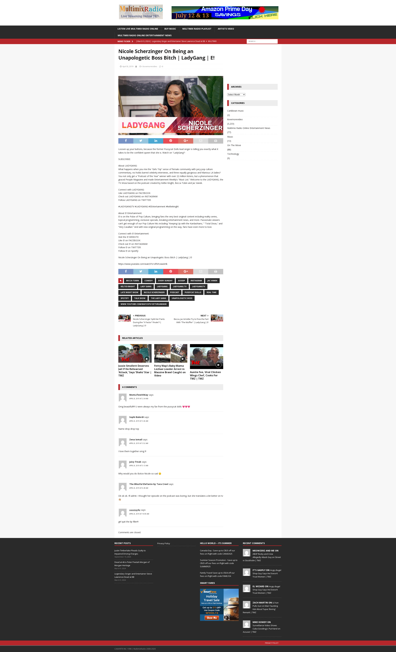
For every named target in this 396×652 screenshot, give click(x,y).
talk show (139, 298)
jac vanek (212, 280)
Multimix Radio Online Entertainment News (145, 35)
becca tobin (132, 280)
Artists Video (226, 28)
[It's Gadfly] (246, 574)
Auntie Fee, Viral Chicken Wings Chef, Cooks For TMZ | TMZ (205, 375)
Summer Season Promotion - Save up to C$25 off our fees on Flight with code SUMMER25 (218, 563)
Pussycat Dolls (193, 292)
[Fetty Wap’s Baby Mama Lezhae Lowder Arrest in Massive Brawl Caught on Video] (170, 353)
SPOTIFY (125, 298)
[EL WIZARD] (246, 590)
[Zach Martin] (246, 606)
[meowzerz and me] (246, 554)
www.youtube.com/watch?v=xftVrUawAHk (144, 304)
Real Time (211, 292)
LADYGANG (162, 286)
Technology (233, 153)
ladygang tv (180, 286)
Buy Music (170, 28)
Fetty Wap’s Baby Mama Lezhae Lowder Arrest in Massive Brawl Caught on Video (170, 370)
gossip (181, 280)
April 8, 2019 (127, 66)
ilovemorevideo (149, 66)
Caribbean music (235, 110)
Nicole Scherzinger (154, 292)
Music (230, 136)
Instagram (196, 280)
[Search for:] (262, 41)
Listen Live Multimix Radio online (138, 28)
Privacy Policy (163, 543)
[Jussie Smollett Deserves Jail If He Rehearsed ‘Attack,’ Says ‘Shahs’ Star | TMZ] (135, 353)
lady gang (145, 286)
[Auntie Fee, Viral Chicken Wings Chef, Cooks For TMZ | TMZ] (206, 356)
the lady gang (158, 298)
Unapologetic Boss (182, 298)
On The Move (234, 145)
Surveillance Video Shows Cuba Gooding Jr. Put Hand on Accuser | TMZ (261, 628)
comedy (148, 280)
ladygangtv (198, 286)
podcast (174, 292)
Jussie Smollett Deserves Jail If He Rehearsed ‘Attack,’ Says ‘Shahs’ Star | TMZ (134, 370)
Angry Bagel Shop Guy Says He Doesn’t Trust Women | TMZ (267, 573)
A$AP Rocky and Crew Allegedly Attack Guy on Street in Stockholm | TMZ (262, 557)
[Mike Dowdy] (246, 626)
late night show (129, 292)
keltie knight (128, 286)
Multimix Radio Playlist (196, 28)
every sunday (165, 280)
